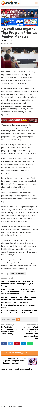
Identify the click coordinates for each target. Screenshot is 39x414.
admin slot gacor (9, 384)
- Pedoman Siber (25, 369)
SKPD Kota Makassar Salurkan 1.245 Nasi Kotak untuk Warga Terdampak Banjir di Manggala (17, 283)
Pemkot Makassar (18, 274)
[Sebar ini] (4, 343)
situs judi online (9, 389)
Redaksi (4, 369)
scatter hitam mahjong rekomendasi (17, 371)
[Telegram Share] (23, 343)
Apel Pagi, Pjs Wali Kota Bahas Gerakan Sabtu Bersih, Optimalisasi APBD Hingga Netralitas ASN (30, 331)
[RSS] (18, 319)
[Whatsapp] (30, 343)
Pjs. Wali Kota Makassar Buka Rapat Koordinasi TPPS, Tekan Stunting (9, 329)
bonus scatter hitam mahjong (14, 393)
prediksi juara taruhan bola (13, 402)
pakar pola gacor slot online (14, 398)
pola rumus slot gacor (11, 380)
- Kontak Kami (13, 369)
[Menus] (36, 3)
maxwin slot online (10, 376)
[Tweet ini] (10, 343)
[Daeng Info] (11, 2)
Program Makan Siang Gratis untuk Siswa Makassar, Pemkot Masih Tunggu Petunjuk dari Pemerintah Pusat (18, 291)
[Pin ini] (17, 343)
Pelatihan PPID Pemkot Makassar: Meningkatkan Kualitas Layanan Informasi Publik (18, 305)
